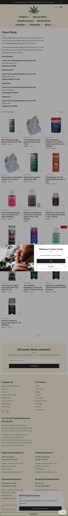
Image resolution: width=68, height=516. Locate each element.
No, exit (51, 266)
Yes (51, 261)
